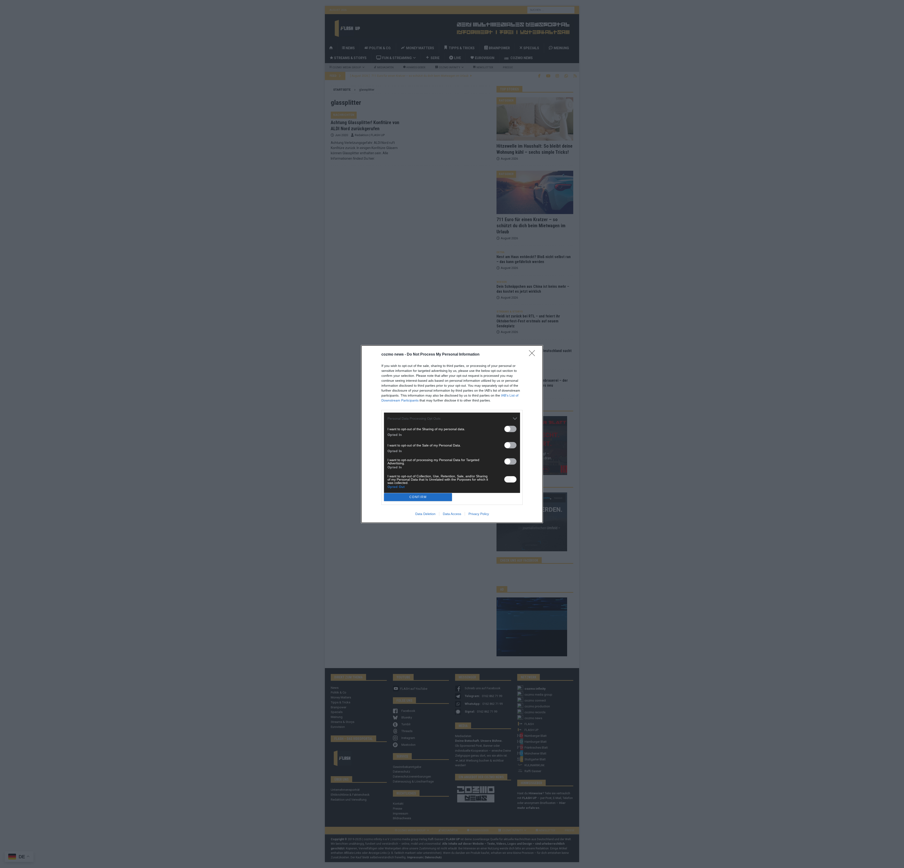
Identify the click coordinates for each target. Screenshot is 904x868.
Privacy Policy (478, 514)
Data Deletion (425, 514)
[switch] (510, 429)
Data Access (452, 514)
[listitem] (452, 418)
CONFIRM (418, 497)
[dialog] (452, 434)
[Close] (533, 354)
